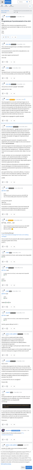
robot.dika (8, 44)
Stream (1, 6)
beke (7, 220)
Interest (6, 6)
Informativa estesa (6, 464)
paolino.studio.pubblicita (11, 334)
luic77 (7, 188)
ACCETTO (28, 467)
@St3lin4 (4, 190)
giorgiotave (8, 430)
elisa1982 (8, 16)
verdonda (8, 361)
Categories (11, 6)
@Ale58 (4, 293)
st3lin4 (7, 68)
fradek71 (8, 392)
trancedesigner (9, 126)
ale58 (7, 267)
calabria (7, 99)
